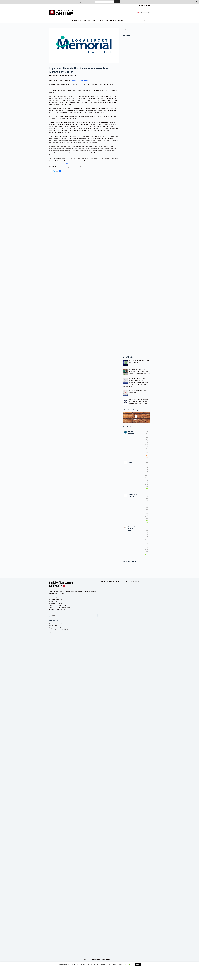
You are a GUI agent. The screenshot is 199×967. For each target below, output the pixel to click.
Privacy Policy (106, 959)
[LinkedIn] (149, 5)
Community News (76, 20)
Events (101, 20)
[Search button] (148, 29)
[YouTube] (146, 5)
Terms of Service (95, 959)
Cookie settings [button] (129, 964)
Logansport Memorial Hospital (79, 80)
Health (67, 75)
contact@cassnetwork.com (57, 609)
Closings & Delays (111, 20)
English (140, 12)
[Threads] (144, 5)
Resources (87, 20)
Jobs (94, 20)
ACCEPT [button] (138, 964)
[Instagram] (142, 5)
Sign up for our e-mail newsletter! (86, 2)
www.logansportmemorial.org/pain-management (63, 163)
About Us (86, 959)
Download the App (122, 20)
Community (61, 75)
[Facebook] (139, 5)
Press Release (73, 75)
